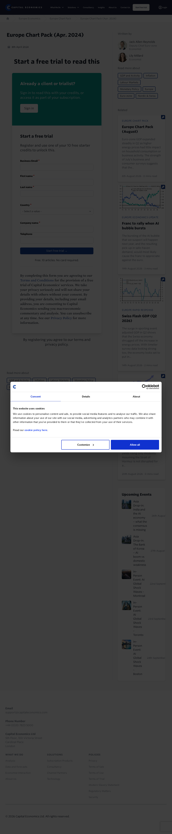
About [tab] (136, 396)
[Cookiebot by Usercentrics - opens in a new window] (144, 386)
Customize (83, 444)
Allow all (135, 444)
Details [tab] (86, 396)
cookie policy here (36, 429)
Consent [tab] (36, 396)
